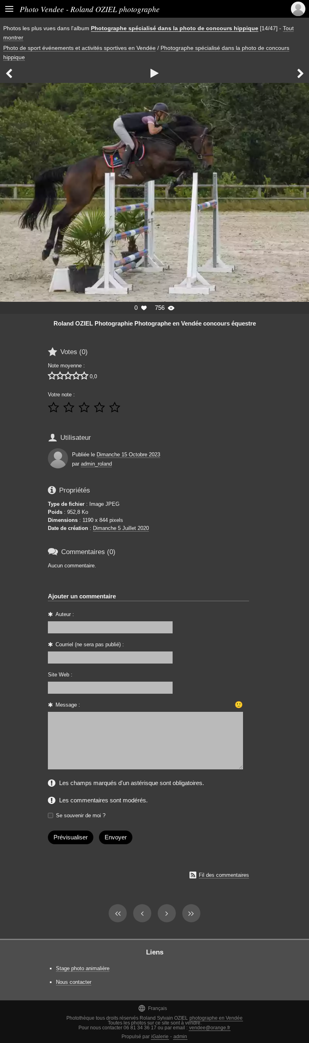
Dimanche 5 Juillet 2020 (121, 528)
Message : (68, 705)
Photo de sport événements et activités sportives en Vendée (79, 48)
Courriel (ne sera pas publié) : (90, 644)
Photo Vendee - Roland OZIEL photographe (90, 9)
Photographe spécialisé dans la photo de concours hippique (174, 28)
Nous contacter (73, 982)
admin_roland (96, 464)
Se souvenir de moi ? (80, 815)
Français (152, 1008)
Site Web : (60, 675)
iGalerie (160, 1036)
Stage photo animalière (82, 968)
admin (180, 1036)
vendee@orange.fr (209, 1027)
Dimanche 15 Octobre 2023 (128, 454)
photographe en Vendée (216, 1018)
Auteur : (65, 614)
